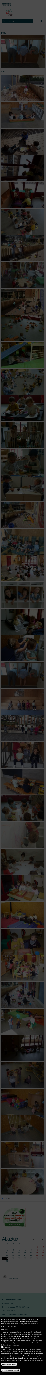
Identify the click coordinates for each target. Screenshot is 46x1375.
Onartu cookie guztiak (10, 1370)
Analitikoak (6, 1347)
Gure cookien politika (8, 1326)
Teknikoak (6, 1330)
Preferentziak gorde (9, 1364)
